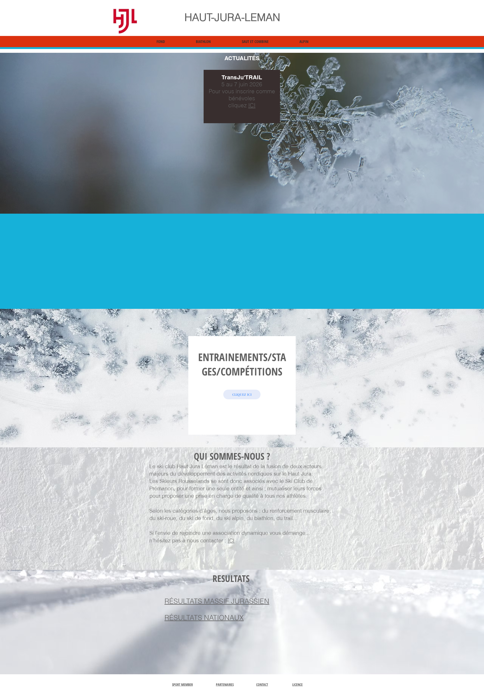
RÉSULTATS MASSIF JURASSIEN (216, 601)
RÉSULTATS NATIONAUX (204, 617)
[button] (173, 41)
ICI (251, 105)
